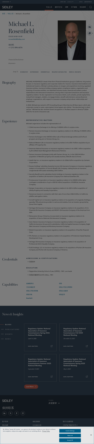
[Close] (91, 435)
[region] (47, 435)
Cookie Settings (70, 431)
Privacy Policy (46, 431)
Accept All (70, 440)
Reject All (70, 435)
